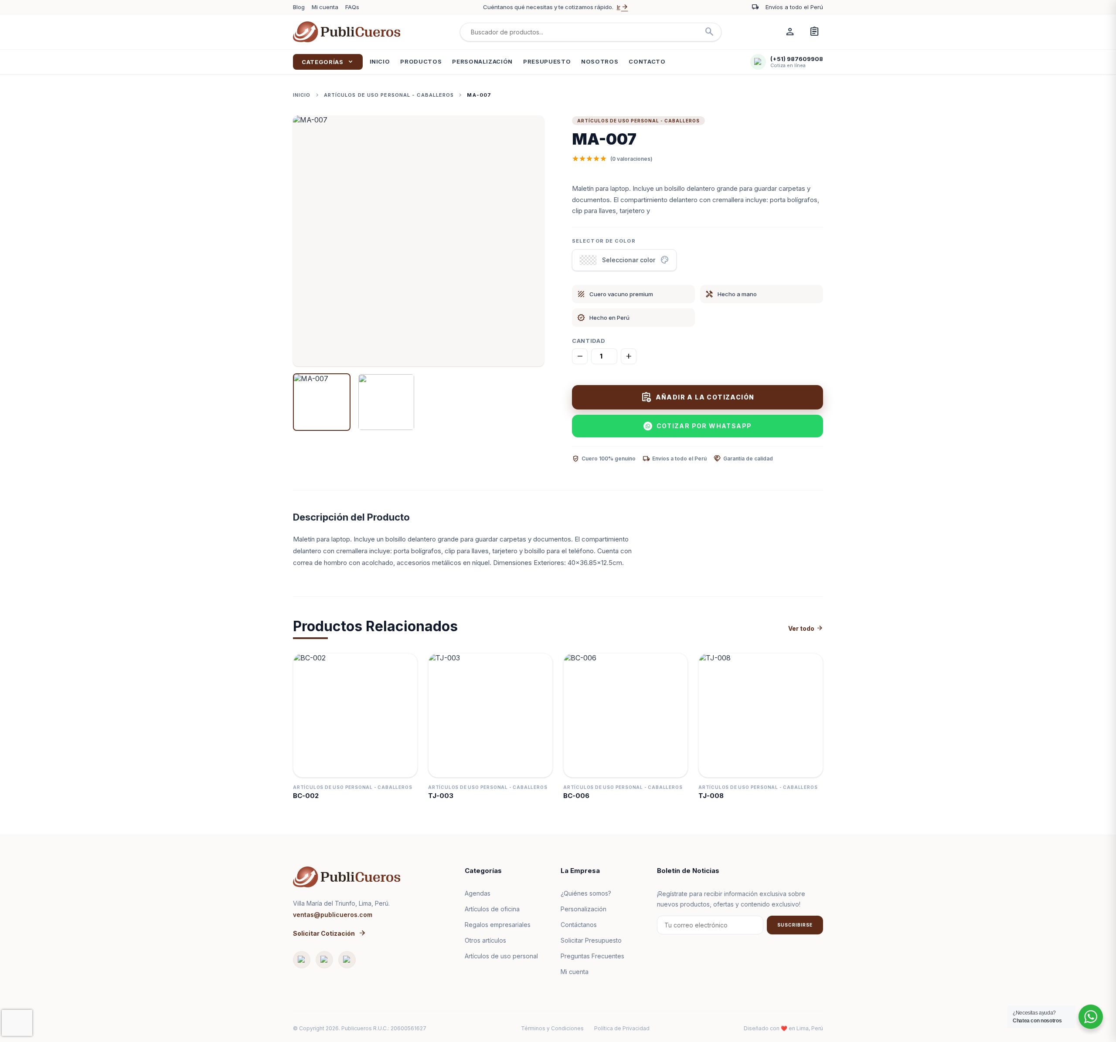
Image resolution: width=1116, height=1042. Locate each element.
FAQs (352, 6)
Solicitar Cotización (329, 933)
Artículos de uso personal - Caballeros (389, 95)
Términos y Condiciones (552, 1028)
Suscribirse (795, 924)
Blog (299, 6)
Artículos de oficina (492, 909)
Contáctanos (579, 924)
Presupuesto (547, 61)
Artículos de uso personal (501, 956)
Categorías (328, 62)
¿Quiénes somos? (586, 893)
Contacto (647, 61)
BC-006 (576, 796)
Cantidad (588, 340)
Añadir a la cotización (698, 397)
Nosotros (599, 61)
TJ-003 (440, 796)
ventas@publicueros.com (332, 914)
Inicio (380, 61)
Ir (622, 6)
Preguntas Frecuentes (592, 956)
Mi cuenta (325, 6)
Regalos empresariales (498, 924)
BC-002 (306, 796)
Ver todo (805, 628)
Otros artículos (485, 940)
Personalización (482, 61)
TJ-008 (711, 796)
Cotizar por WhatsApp (704, 426)
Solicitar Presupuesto (591, 940)
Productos (421, 61)
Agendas (477, 893)
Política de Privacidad (622, 1028)
